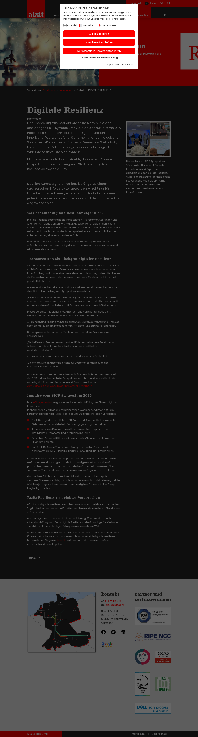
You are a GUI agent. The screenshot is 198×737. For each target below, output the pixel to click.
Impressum (113, 64)
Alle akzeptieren (99, 34)
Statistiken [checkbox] (88, 25)
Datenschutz (128, 64)
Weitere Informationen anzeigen (98, 57)
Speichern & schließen (99, 42)
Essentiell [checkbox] (72, 25)
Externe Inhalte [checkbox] (108, 25)
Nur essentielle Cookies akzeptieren (99, 51)
